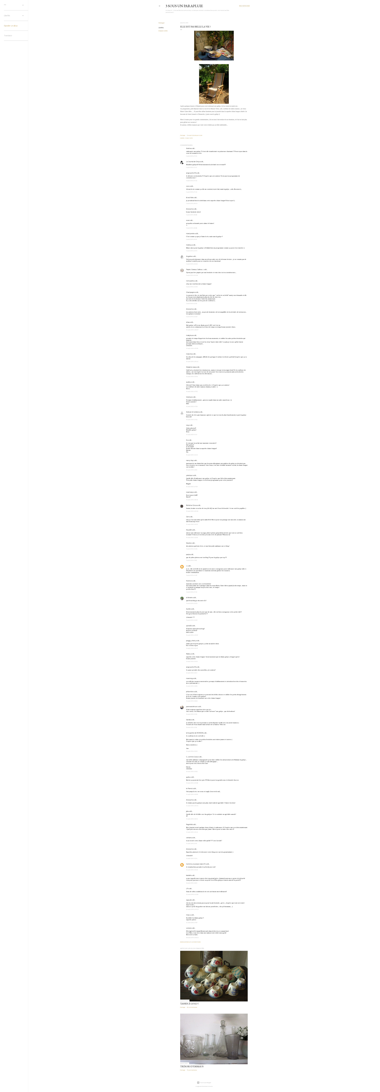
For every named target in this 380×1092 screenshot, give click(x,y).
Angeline (189, 256)
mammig (189, 678)
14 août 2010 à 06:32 (192, 794)
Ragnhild (189, 824)
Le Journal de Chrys (193, 161)
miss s (188, 915)
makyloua (189, 335)
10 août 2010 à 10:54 (192, 376)
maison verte (163, 31)
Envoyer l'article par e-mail (194, 135)
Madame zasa (191, 367)
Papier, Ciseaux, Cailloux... (194, 269)
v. (186, 566)
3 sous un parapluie (184, 6)
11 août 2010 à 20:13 (191, 603)
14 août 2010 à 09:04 (192, 805)
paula (188, 554)
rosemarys (189, 492)
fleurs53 (188, 530)
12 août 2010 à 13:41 (191, 673)
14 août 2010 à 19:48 (192, 870)
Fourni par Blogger (205, 1082)
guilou (188, 777)
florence (189, 581)
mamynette (190, 233)
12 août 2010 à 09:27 (192, 648)
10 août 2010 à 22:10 (192, 524)
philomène (190, 691)
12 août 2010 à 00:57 (192, 635)
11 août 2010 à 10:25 (191, 549)
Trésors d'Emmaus (191, 1066)
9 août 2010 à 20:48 (192, 275)
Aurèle (188, 609)
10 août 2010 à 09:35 (192, 348)
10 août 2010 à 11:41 (191, 434)
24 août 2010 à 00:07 (192, 909)
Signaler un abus (10, 26)
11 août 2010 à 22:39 (191, 620)
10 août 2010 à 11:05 (191, 406)
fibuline (188, 543)
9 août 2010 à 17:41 (191, 167)
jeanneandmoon (192, 706)
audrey (188, 382)
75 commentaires (192, 1070)
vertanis (189, 838)
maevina (189, 354)
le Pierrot (189, 788)
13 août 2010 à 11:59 (191, 727)
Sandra (188, 720)
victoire (188, 928)
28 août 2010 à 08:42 (192, 937)
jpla (187, 811)
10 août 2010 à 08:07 (192, 330)
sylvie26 (188, 626)
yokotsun (189, 475)
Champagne (190, 292)
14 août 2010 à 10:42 (192, 832)
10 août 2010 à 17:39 (192, 486)
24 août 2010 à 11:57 (191, 922)
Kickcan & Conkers (192, 412)
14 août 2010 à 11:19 (191, 843)
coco (188, 186)
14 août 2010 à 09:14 (192, 819)
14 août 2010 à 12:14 (191, 858)
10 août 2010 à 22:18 (192, 537)
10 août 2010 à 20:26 (192, 511)
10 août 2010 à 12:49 (192, 455)
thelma (188, 148)
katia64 (188, 875)
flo (187, 440)
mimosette (190, 281)
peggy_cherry (191, 641)
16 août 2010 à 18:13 (191, 883)
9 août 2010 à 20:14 (191, 250)
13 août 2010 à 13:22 (191, 751)
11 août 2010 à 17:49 (191, 592)
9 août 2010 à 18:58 (191, 215)
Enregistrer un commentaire (190, 942)
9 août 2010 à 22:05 (191, 286)
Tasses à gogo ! (189, 1003)
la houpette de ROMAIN (194, 733)
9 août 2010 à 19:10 (191, 239)
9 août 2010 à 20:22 (192, 264)
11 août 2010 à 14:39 (191, 575)
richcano (210, 1086)
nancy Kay (189, 460)
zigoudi (188, 900)
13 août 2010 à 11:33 (191, 714)
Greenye (189, 397)
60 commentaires (192, 1007)
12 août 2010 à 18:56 (191, 701)
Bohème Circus (191, 505)
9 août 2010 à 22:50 (191, 316)
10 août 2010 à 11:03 (192, 391)
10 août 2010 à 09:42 (192, 361)
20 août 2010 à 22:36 (192, 894)
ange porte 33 (191, 173)
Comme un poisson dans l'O (196, 864)
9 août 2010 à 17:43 (191, 180)
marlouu (189, 245)
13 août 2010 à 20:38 (192, 783)
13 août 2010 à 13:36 (191, 771)
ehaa (188, 322)
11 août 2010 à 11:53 (191, 560)
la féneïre (189, 597)
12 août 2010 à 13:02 (192, 661)
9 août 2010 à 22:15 (191, 303)
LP (187, 888)
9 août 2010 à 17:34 (191, 156)
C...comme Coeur (192, 757)
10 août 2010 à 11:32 (191, 419)
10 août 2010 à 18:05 (192, 499)
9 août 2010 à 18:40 (191, 203)
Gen (187, 517)
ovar (187, 220)
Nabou (188, 654)
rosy (187, 425)
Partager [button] (161, 23)
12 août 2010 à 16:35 (191, 686)
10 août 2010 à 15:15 (191, 470)
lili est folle (189, 197)
